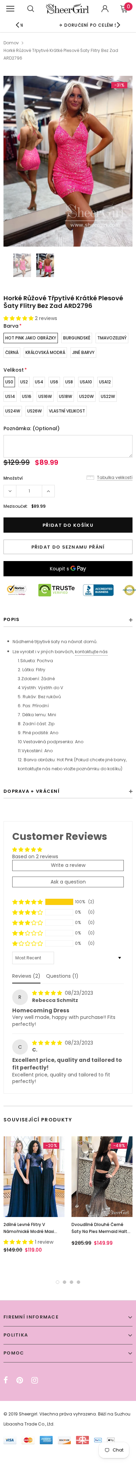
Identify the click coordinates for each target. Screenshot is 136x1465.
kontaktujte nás (91, 652)
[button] (19, 318)
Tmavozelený (112, 338)
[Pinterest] (19, 1380)
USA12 (105, 382)
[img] (47, 992)
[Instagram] (34, 1380)
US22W (108, 396)
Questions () (62, 976)
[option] (68, 161)
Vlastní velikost (67, 411)
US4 (39, 382)
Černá (11, 352)
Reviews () (26, 976)
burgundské (76, 338)
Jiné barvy (83, 352)
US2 (24, 382)
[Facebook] (5, 1380)
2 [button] (64, 1282)
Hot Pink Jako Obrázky (30, 338)
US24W (12, 411)
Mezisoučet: (15, 506)
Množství (13, 478)
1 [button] (57, 1282)
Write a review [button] (68, 865)
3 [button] (71, 1282)
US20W (86, 396)
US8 (69, 382)
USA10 (86, 382)
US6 (54, 382)
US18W (65, 396)
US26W (34, 411)
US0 (9, 382)
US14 (10, 396)
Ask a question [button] (68, 881)
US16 (26, 396)
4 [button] (78, 1282)
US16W (45, 396)
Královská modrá (45, 352)
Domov (11, 43)
